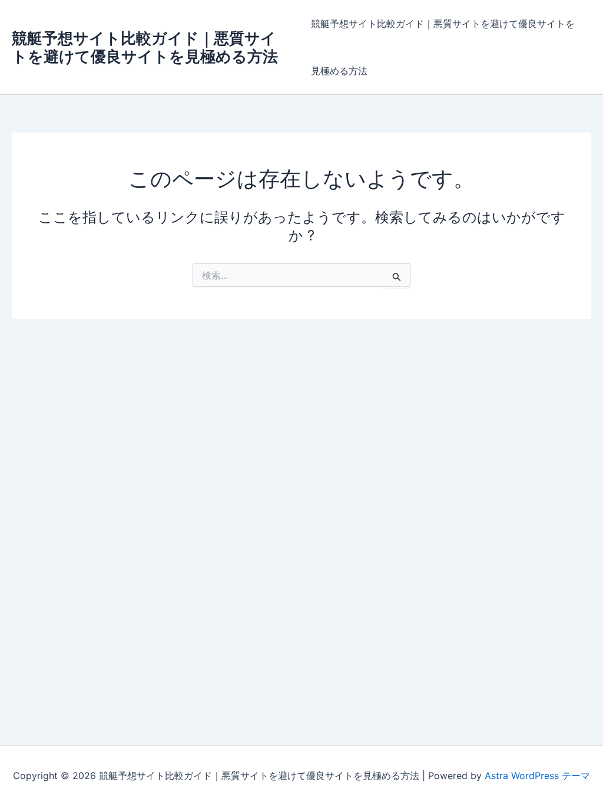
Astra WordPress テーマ (537, 775)
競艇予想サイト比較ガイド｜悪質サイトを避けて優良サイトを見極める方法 (145, 47)
